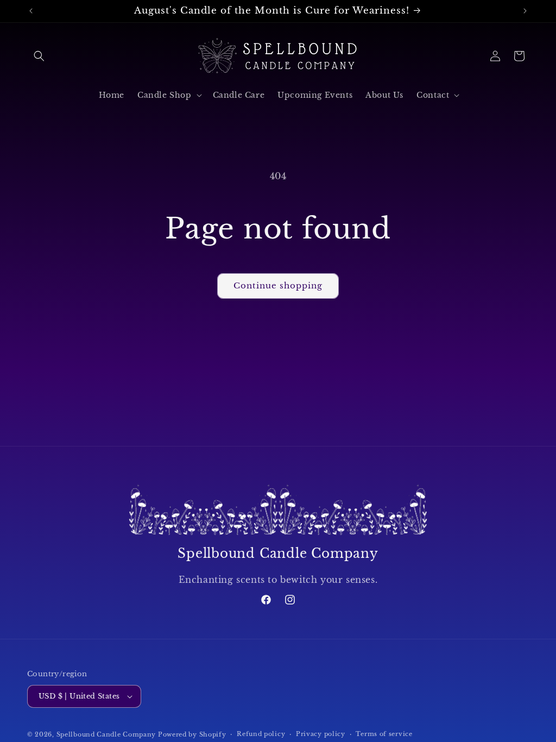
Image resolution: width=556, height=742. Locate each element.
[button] (39, 56)
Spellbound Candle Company (106, 734)
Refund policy (261, 734)
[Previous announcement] (31, 11)
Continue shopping (278, 285)
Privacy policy (320, 734)
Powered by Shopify (192, 734)
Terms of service (384, 734)
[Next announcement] (525, 11)
